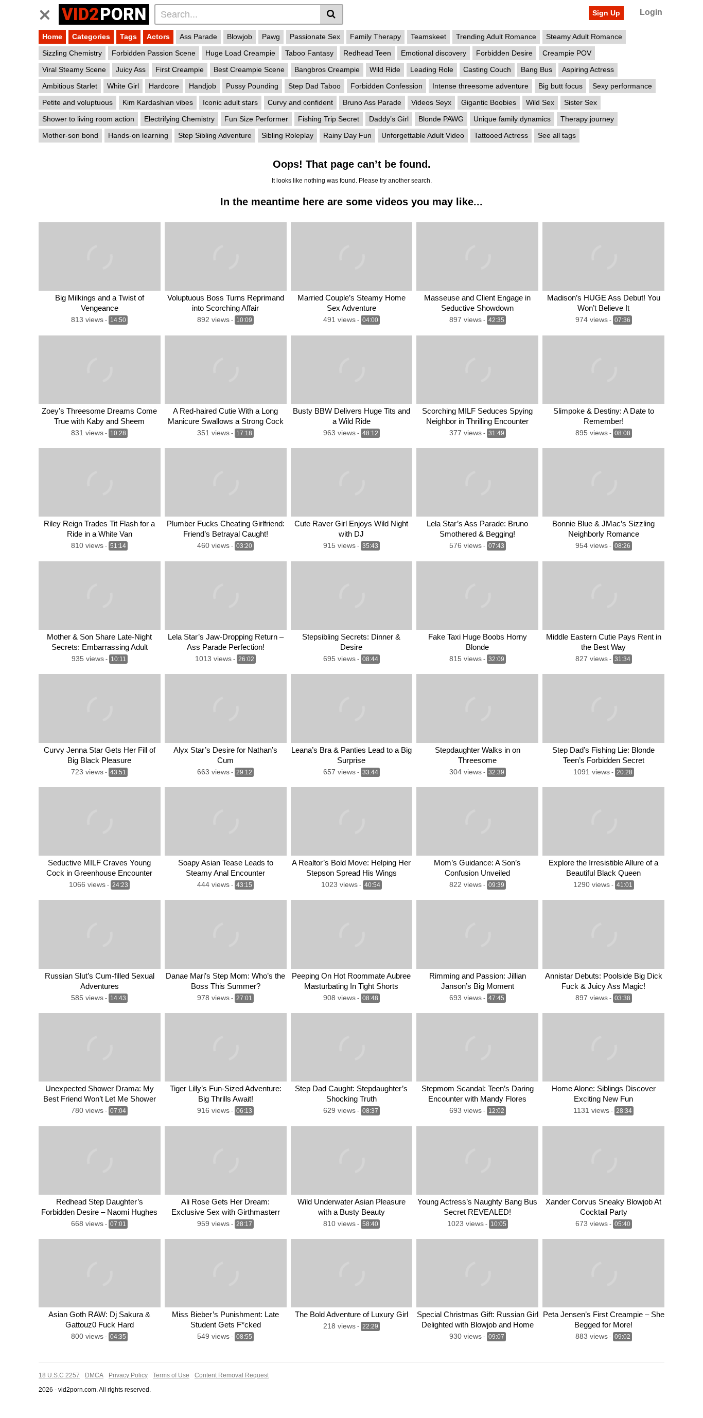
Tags (128, 36)
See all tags (557, 135)
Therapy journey (587, 119)
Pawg (271, 36)
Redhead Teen (367, 53)
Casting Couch (487, 69)
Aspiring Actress (588, 69)
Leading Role (431, 69)
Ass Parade (198, 36)
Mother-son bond (70, 135)
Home (52, 36)
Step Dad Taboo (314, 86)
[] (331, 14)
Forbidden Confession (386, 86)
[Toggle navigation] (49, 13)
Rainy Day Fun (347, 135)
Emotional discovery (433, 53)
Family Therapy (375, 36)
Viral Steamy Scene (74, 69)
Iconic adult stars (230, 102)
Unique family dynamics (512, 119)
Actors (158, 36)
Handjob (202, 86)
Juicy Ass (131, 69)
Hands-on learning (138, 135)
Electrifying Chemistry (179, 119)
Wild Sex (540, 102)
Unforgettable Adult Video (422, 135)
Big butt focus (560, 86)
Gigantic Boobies (488, 102)
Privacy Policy (128, 1375)
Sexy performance (622, 86)
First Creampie (179, 69)
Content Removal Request (232, 1375)
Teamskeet (428, 36)
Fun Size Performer (256, 119)
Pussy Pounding (252, 86)
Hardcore (164, 86)
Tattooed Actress (501, 135)
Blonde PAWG (441, 119)
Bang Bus (536, 69)
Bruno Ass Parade (372, 102)
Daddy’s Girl (389, 119)
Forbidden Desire (504, 53)
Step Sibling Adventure (215, 135)
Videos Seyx (431, 102)
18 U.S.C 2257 (59, 1375)
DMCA (94, 1375)
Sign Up (606, 13)
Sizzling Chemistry (72, 53)
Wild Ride (385, 69)
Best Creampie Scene (249, 69)
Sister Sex (580, 102)
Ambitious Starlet (69, 86)
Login (651, 12)
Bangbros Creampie (327, 69)
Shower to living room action (88, 119)
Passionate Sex (315, 36)
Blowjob (239, 36)
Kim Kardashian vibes (157, 102)
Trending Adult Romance (496, 36)
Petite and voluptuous (77, 102)
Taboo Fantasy (309, 53)
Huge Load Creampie (240, 53)
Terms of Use (171, 1375)
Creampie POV (566, 53)
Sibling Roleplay (287, 135)
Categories (91, 36)
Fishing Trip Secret (328, 119)
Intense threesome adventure (480, 86)
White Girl (123, 86)
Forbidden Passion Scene (154, 53)
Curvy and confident (300, 102)
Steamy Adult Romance (584, 36)
